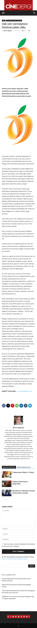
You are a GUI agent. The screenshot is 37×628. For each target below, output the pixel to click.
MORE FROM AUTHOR (23, 467)
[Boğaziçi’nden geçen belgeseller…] (6, 483)
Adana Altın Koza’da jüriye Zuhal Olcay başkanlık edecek (16, 585)
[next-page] (6, 500)
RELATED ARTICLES (9, 467)
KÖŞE (8, 17)
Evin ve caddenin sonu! (9, 575)
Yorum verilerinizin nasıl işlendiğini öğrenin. (15, 559)
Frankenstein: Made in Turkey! (23, 472)
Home (3, 17)
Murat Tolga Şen (8, 30)
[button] (3, 13)
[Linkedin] (21, 406)
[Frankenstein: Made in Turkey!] (6, 474)
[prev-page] (3, 500)
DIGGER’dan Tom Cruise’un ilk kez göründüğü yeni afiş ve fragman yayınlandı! (18, 597)
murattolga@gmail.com (24, 391)
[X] (8, 406)
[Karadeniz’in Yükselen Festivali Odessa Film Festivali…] (6, 493)
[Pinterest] (12, 406)
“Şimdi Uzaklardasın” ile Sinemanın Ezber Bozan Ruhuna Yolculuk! (16, 580)
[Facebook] (4, 406)
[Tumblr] (26, 406)
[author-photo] (18, 425)
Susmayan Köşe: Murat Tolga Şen (13, 20)
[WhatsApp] (17, 406)
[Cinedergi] (18, 5)
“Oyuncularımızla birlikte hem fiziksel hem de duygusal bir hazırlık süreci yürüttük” (18, 591)
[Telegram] (30, 406)
